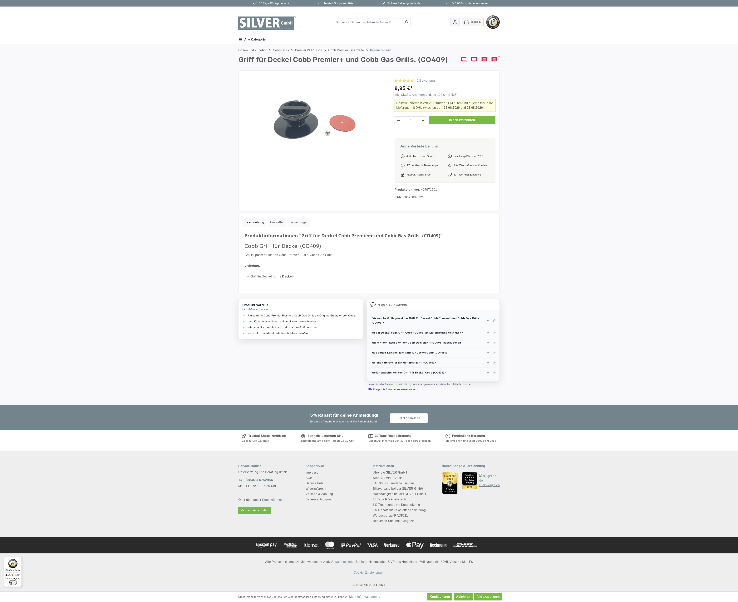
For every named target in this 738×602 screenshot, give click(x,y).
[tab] (254, 222)
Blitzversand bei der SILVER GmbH (398, 488)
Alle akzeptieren (488, 596)
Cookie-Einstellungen (369, 572)
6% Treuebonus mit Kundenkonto (396, 504)
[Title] (450, 483)
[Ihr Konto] (455, 22)
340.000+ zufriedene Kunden (393, 483)
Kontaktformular (273, 499)
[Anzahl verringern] (399, 120)
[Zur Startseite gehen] (267, 23)
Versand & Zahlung (319, 494)
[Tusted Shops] (493, 21)
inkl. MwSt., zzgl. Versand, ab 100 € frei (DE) (426, 94)
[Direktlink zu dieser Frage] (494, 320)
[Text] (469, 483)
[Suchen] (406, 22)
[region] (315, 119)
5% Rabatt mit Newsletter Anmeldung (399, 510)
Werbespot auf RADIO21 (390, 515)
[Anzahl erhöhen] (423, 120)
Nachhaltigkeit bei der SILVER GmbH (399, 494)
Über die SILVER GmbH (390, 472)
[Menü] (19, 559)
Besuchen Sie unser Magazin (394, 521)
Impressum (313, 472)
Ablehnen (463, 596)
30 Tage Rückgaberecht (390, 499)
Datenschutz (314, 483)
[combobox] (368, 22)
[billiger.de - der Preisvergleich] (489, 483)
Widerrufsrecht (316, 488)
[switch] (13, 582)
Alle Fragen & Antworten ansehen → (391, 389)
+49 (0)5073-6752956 (255, 480)
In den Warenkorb (462, 120)
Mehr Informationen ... (364, 596)
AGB (309, 477)
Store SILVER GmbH (387, 477)
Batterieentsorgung (319, 499)
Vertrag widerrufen (255, 510)
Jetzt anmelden (409, 418)
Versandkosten (341, 561)
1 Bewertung (426, 80)
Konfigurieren (440, 596)
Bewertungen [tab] (299, 222)
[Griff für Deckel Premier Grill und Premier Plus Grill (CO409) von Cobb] (315, 119)
